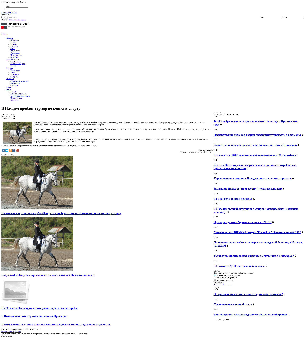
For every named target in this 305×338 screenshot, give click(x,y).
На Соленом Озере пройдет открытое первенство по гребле (39, 308)
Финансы (14, 100)
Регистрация (6, 13)
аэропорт (14, 85)
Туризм (13, 92)
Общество (14, 40)
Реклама (18, 332)
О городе (14, 77)
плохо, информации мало (226, 278)
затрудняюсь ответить (225, 280)
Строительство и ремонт (20, 96)
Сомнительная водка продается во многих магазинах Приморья (255, 144)
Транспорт (10, 79)
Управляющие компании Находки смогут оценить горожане (253, 178)
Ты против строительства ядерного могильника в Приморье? (254, 255)
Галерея (13, 44)
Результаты (218, 285)
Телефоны (14, 74)
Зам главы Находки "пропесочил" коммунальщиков (248, 188)
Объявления (15, 62)
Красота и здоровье (18, 94)
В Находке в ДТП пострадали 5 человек (239, 265)
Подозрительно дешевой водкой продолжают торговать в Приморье (257, 134)
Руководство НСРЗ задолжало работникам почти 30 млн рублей (255, 154)
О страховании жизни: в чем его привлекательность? (248, 294)
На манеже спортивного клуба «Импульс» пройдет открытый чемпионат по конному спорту (61, 213)
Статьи (8, 89)
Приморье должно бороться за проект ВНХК (243, 222)
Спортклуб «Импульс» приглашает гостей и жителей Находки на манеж (48, 275)
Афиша (9, 87)
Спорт (13, 42)
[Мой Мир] (13, 150)
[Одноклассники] (10, 150)
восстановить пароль (17, 19)
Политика (14, 57)
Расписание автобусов (19, 81)
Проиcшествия (16, 55)
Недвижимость (16, 98)
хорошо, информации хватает (228, 275)
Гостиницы (15, 70)
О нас (11, 332)
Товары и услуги (12, 59)
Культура (14, 46)
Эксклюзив (15, 53)
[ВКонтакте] (3, 150)
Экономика (15, 51)
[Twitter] (6, 150)
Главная (4, 34)
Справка (9, 68)
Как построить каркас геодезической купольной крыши (250, 314)
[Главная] (16, 32)
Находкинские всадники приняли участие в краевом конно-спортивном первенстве (55, 324)
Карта (12, 72)
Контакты (5, 332)
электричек (15, 83)
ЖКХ (12, 49)
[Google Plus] (17, 150)
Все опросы (228, 285)
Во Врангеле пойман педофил (233, 198)
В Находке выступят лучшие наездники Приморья (34, 316)
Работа (13, 66)
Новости (9, 38)
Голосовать (219, 282)
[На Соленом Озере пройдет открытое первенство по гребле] (15, 304)
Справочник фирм (17, 64)
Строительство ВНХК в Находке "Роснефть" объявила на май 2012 (257, 232)
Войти (14, 13)
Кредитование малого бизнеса (233, 304)
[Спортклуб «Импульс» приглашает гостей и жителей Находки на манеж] (37, 270)
